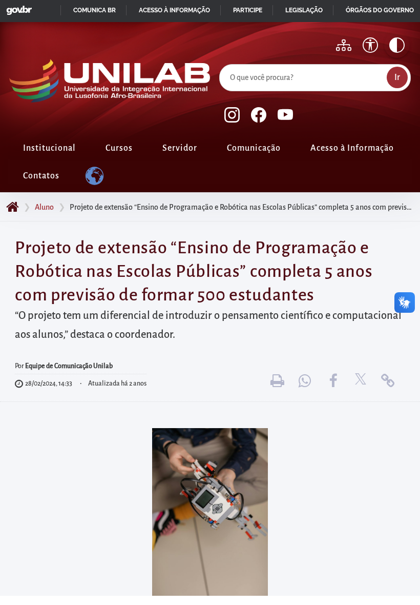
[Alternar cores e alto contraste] (397, 45)
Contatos (41, 175)
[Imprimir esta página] (277, 380)
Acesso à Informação (352, 148)
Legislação (304, 10)
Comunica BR (94, 10)
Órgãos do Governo (380, 10)
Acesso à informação (174, 10)
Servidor (179, 148)
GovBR (17, 7)
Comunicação (254, 148)
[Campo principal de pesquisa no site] (221, 62)
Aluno (44, 207)
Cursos (119, 148)
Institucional (49, 148)
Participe (247, 10)
